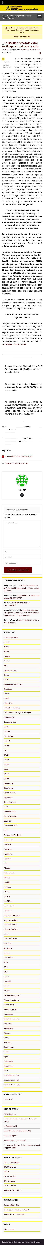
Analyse (7, 656)
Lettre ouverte (9, 906)
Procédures (8, 1014)
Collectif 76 (8, 703)
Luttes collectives (10, 939)
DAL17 (6, 755)
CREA (6, 727)
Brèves (6, 675)
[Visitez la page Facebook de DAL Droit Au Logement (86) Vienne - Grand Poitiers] (3, 2)
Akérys (6, 651)
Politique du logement (12, 995)
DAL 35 (6, 1172)
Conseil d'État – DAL (12, 1205)
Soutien (37, 49)
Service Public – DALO (12, 1190)
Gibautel (7, 868)
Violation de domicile (12, 1085)
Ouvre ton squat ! (10, 1136)
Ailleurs (6, 647)
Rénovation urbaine (11, 1019)
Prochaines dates (21, 37)
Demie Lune (8, 783)
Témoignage (8, 1066)
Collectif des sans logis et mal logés (17, 713)
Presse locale (9, 1005)
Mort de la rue (9, 958)
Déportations (9, 788)
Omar (6, 972)
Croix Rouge (8, 736)
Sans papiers (9, 1047)
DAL (5, 750)
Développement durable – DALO (16, 1210)
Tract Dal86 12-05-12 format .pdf (18, 456)
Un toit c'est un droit (11, 1080)
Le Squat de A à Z (10, 1126)
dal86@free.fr (8, 344)
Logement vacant (10, 929)
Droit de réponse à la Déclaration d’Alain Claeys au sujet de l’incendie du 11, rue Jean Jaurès (22, 30)
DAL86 (6, 49)
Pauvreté (7, 981)
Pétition (6, 986)
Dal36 (6, 769)
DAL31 (6, 760)
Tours (6, 1071)
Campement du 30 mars (13, 684)
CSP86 (6, 746)
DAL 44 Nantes (9, 1176)
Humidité (7, 882)
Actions (6, 642)
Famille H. (7, 849)
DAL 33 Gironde (10, 1167)
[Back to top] (38, 1239)
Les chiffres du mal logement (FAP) (17, 1131)
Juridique (7, 887)
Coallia (6, 698)
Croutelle (7, 741)
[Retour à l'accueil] (22, 9)
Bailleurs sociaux (10, 670)
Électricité (7, 821)
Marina (6, 953)
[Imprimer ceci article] (40, 53)
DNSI (6, 807)
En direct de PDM (10, 826)
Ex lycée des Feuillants (12, 835)
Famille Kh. (8, 854)
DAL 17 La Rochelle (11, 1162)
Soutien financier (21, 463)
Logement (7, 910)
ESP (5, 830)
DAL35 (6, 764)
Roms (6, 1038)
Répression (8, 1024)
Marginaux (8, 948)
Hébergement (9, 873)
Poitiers (6, 991)
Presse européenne (11, 1000)
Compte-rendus (10, 722)
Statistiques (8, 1061)
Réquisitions (8, 1028)
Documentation (9, 812)
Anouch (7, 661)
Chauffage (8, 689)
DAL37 (6, 774)
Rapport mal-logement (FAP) (15, 1140)
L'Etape (7, 892)
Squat (6, 1057)
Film (5, 863)
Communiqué (24, 49)
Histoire (7, 877)
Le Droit (7, 896)
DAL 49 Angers (9, 1181)
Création (7, 731)
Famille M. (8, 859)
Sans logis (8, 1042)
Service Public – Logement (14, 1214)
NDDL (6, 962)
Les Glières (8, 901)
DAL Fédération (10, 1186)
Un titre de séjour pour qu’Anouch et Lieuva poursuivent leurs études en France (21, 588)
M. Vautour (8, 943)
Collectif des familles (11, 708)
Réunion (7, 1033)
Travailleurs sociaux (11, 1075)
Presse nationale (10, 1009)
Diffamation (9, 463)
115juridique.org (10, 1114)
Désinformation (9, 793)
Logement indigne (11, 920)
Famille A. (7, 844)
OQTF (6, 976)
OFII (5, 967)
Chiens (6, 694)
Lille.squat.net (9, 1229)
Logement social (10, 925)
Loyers (6, 934)
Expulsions (8, 840)
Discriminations (9, 802)
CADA (6, 680)
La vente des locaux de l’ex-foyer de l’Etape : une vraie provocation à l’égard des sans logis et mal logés (21, 612)
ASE (5, 665)
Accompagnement (11, 637)
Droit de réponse (10, 816)
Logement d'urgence (12, 915)
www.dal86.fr (20, 344)
